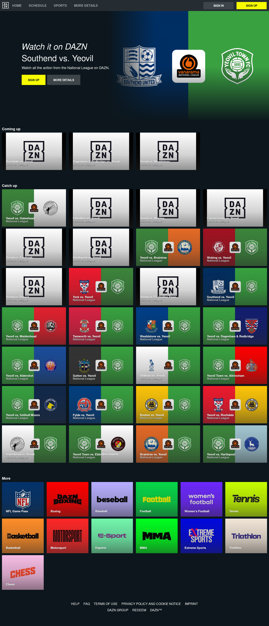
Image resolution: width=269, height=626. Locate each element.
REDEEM (139, 610)
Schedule (38, 5)
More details (86, 5)
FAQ (86, 603)
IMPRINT (191, 603)
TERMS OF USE (106, 603)
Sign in (218, 5)
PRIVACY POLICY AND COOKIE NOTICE (151, 603)
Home (17, 5)
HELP (75, 603)
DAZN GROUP (117, 610)
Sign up (251, 5)
